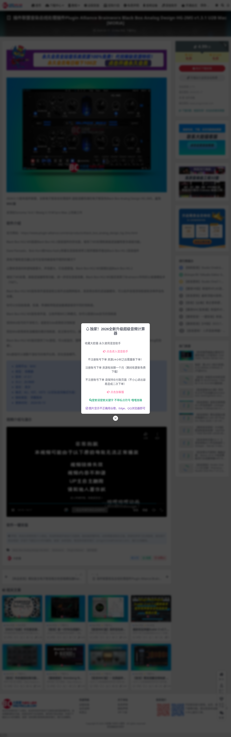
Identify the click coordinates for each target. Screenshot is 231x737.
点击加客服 (117, 392)
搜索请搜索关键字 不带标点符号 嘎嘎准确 (117, 400)
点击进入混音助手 (117, 351)
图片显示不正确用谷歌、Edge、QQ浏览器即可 (117, 408)
